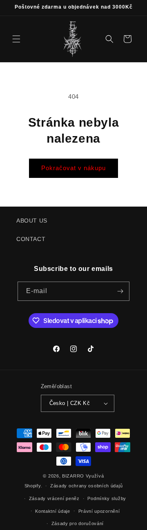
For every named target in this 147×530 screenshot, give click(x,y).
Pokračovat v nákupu (73, 167)
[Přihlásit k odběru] (120, 291)
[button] (16, 39)
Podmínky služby (106, 498)
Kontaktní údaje (52, 511)
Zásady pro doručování (77, 523)
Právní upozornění (99, 511)
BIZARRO (73, 475)
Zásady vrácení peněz (54, 498)
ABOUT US (31, 220)
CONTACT (30, 239)
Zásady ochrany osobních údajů (86, 485)
